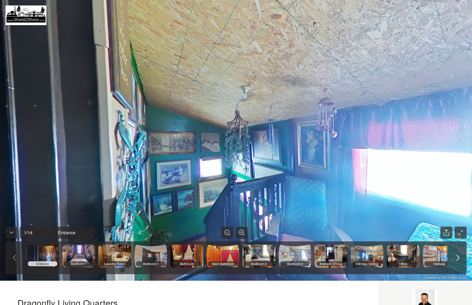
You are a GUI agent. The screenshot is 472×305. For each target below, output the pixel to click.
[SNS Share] (446, 233)
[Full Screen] (461, 233)
